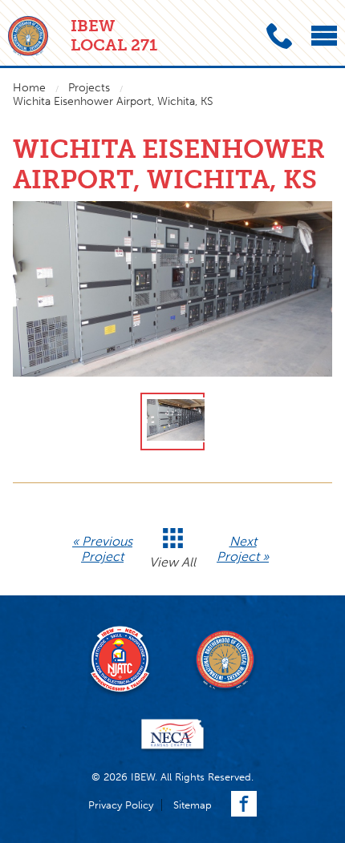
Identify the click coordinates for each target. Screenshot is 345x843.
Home (29, 88)
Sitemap (192, 805)
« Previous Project (102, 549)
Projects (89, 88)
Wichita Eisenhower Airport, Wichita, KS (113, 101)
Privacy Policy (120, 805)
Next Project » (243, 549)
